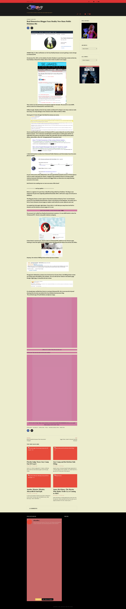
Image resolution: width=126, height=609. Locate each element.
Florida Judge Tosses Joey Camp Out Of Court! (38, 463)
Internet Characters (31, 19)
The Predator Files (48, 14)
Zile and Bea (29, 465)
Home (37, 14)
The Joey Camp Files (58, 14)
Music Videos (72, 14)
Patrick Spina (41, 427)
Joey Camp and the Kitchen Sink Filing (64, 463)
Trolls (46, 427)
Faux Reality (35, 427)
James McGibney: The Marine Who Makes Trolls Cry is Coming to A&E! (64, 491)
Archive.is (29, 195)
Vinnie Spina (62, 427)
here (65, 59)
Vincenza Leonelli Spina (54, 427)
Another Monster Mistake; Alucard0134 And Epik (36, 490)
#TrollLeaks (29, 427)
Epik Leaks (66, 14)
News (41, 14)
